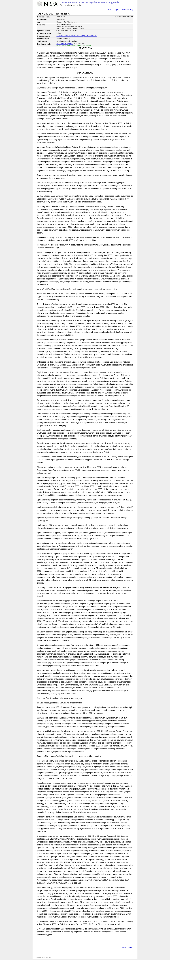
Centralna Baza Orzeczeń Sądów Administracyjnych (89, 2)
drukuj (110, 10)
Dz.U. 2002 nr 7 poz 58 (64, 44)
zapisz (117, 10)
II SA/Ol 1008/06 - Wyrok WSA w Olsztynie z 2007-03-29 (76, 36)
